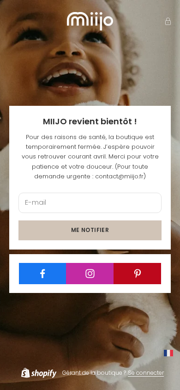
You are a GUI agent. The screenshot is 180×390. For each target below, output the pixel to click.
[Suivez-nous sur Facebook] (42, 273)
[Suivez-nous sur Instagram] (90, 273)
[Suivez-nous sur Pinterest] (137, 273)
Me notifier (90, 230)
